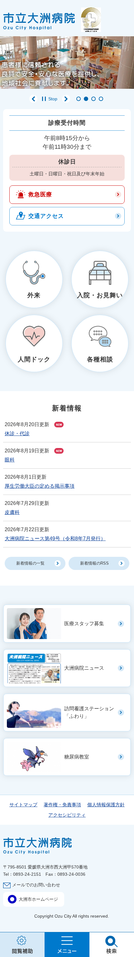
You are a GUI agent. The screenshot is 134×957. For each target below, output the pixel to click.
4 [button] (101, 99)
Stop (52, 98)
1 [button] (78, 99)
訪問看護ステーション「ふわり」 (89, 712)
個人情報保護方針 (106, 804)
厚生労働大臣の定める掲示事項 (39, 486)
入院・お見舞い (100, 295)
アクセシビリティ (67, 815)
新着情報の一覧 (30, 563)
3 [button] (93, 99)
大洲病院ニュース (84, 668)
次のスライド (66, 99)
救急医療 (40, 194)
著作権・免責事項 (62, 804)
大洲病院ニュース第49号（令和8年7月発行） (55, 538)
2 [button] (86, 99)
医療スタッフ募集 (84, 623)
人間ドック (34, 359)
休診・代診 (17, 433)
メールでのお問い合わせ (36, 884)
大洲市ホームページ (38, 899)
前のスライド (33, 99)
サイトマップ (23, 804)
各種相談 (100, 359)
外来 (34, 295)
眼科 (10, 459)
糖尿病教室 (76, 756)
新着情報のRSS (94, 563)
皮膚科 (12, 512)
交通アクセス (46, 216)
